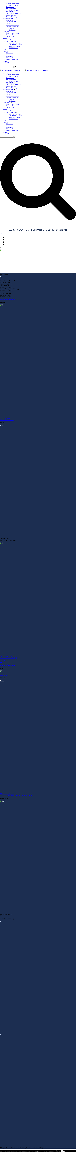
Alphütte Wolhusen (14, 46)
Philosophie (9, 53)
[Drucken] (0, 247)
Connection (6, 2)
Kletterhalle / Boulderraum (13, 13)
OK (62, 1151)
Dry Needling (12, 30)
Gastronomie (9, 35)
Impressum (3, 665)
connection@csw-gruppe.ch (8, 656)
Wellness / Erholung (11, 17)
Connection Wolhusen (15, 43)
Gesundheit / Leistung (12, 5)
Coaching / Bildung (11, 15)
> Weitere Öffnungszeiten (7, 299)
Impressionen (10, 36)
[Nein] (64, 1151)
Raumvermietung (11, 41)
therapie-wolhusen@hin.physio (8, 658)
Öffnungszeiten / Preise (12, 33)
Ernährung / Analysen (12, 10)
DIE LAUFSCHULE (10, 12)
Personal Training (11, 8)
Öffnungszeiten (10, 58)
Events (5, 38)
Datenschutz (11, 665)
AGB (1, 662)
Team (7, 54)
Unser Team (9, 20)
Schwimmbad (7, 31)
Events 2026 (9, 40)
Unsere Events (4, 675)
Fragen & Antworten (11, 22)
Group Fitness (10, 7)
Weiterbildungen (10, 28)
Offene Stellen (10, 56)
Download (6, 63)
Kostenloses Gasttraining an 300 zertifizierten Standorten (16, 794)
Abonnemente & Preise (12, 3)
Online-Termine (10, 23)
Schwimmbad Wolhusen (15, 45)
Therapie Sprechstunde (12, 26)
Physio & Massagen (8, 18)
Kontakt (5, 61)
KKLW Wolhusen (13, 48)
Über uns (5, 51)
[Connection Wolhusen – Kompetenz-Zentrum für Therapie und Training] (24, 70)
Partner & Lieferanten (12, 59)
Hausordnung (4, 664)
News (4, 49)
